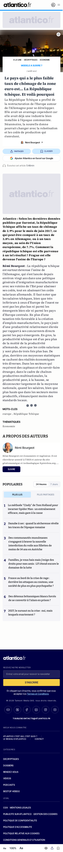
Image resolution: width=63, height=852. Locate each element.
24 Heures (41, 484)
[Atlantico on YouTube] (55, 709)
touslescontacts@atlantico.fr (31, 718)
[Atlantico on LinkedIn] (36, 710)
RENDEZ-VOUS (10, 772)
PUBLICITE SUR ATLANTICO (17, 814)
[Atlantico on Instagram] (45, 709)
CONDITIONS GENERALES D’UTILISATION (24, 839)
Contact (39, 739)
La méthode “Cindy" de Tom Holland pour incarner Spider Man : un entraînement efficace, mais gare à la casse (33, 509)
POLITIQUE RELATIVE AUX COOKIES (21, 833)
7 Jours (54, 484)
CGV (5, 807)
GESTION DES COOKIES (45, 814)
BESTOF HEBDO (11, 791)
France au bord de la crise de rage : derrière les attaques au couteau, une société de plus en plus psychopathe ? (31, 582)
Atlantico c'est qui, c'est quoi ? (20, 736)
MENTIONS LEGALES (20, 807)
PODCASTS (9, 784)
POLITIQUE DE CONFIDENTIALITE (20, 820)
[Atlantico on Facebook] (27, 710)
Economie (45, 60)
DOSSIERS (8, 765)
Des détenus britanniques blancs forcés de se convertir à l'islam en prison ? (32, 598)
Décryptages (30, 60)
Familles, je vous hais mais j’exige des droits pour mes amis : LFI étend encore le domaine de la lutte (33, 563)
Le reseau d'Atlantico (14, 739)
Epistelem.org (48, 463)
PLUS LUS (17, 494)
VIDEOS (7, 778)
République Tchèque (26, 414)
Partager (18, 151)
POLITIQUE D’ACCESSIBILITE (17, 827)
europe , (8, 414)
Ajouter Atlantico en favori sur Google (34, 158)
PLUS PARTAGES (45, 494)
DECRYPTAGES (11, 759)
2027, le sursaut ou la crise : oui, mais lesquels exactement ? (30, 612)
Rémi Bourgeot (32, 142)
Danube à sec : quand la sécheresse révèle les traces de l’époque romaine (33, 525)
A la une (17, 60)
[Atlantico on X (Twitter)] (17, 710)
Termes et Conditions (38, 693)
